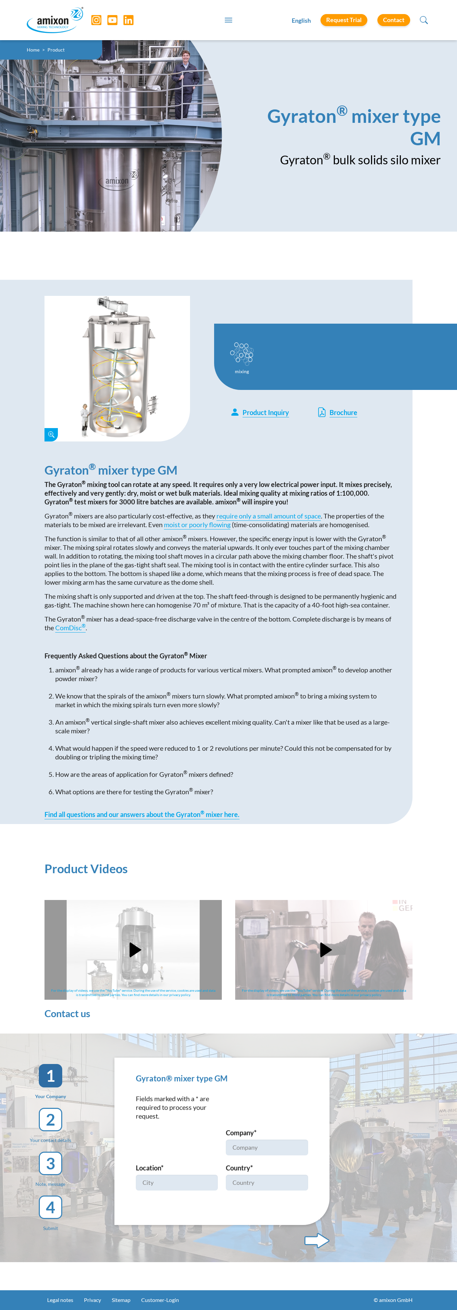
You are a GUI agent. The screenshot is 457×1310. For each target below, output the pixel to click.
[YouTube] (107, 20)
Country (239, 1168)
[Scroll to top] (440, 1293)
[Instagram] (91, 20)
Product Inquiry (266, 412)
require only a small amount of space (268, 516)
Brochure (343, 412)
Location (150, 1168)
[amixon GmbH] (55, 19)
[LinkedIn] (123, 20)
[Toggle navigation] (228, 20)
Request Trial (344, 19)
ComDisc (70, 628)
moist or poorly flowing (197, 524)
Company (241, 1133)
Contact (393, 19)
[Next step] (317, 1240)
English (301, 20)
